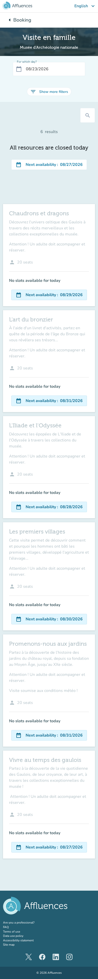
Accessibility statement (18, 940)
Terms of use (11, 932)
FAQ (6, 927)
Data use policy (13, 936)
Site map (9, 945)
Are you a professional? (25, 923)
